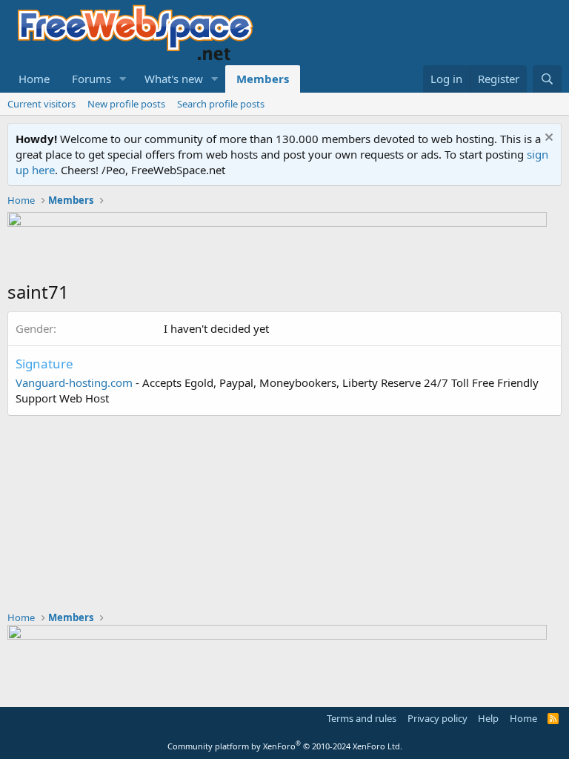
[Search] (547, 79)
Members (262, 78)
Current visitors (41, 103)
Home (34, 78)
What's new (173, 78)
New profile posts (126, 103)
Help (488, 718)
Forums (91, 78)
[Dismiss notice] (547, 139)
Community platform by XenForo (284, 746)
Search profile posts (220, 103)
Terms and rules (361, 718)
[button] (123, 79)
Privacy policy (437, 718)
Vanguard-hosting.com (74, 382)
